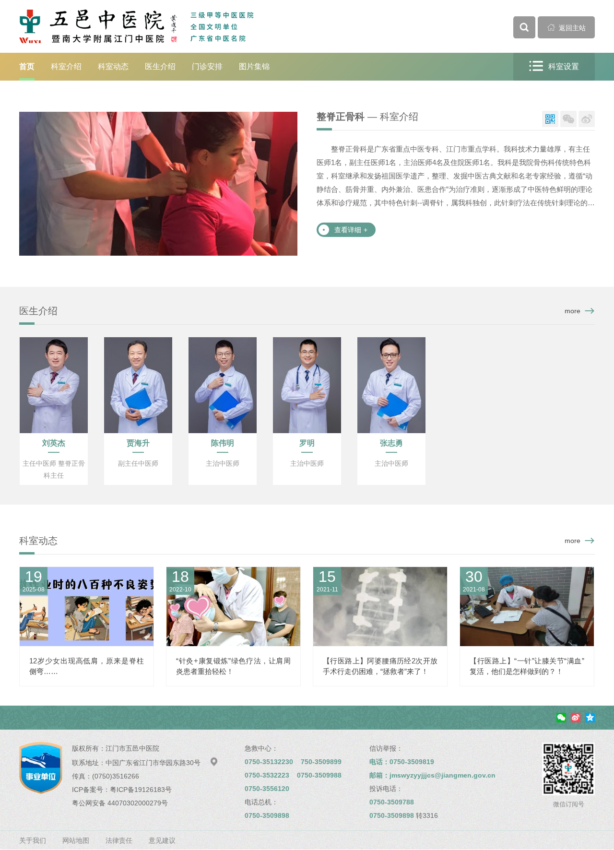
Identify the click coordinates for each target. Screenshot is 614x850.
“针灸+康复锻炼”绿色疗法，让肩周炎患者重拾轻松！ (233, 666)
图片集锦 (254, 66)
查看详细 (350, 230)
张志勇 (391, 443)
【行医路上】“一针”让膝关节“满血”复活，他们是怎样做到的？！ (527, 666)
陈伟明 (222, 443)
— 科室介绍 (367, 116)
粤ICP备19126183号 (141, 789)
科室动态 (113, 66)
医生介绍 (160, 66)
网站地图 (75, 840)
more (572, 311)
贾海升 (138, 443)
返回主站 (566, 28)
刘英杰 (53, 443)
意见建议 (162, 840)
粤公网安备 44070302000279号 (120, 803)
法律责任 (119, 840)
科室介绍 (66, 66)
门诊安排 (207, 66)
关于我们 (32, 840)
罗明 (307, 443)
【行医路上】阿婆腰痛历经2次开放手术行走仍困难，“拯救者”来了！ (380, 666)
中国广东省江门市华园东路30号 (162, 763)
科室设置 (554, 66)
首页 (27, 66)
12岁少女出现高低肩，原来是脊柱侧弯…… (86, 666)
